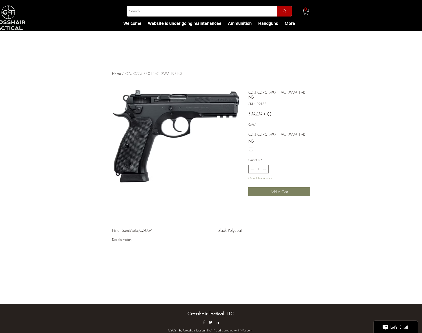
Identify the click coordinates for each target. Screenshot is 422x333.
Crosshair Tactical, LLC (210, 314)
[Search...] (284, 11)
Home (116, 73)
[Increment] (265, 169)
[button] (306, 11)
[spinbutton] (258, 169)
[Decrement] (252, 169)
